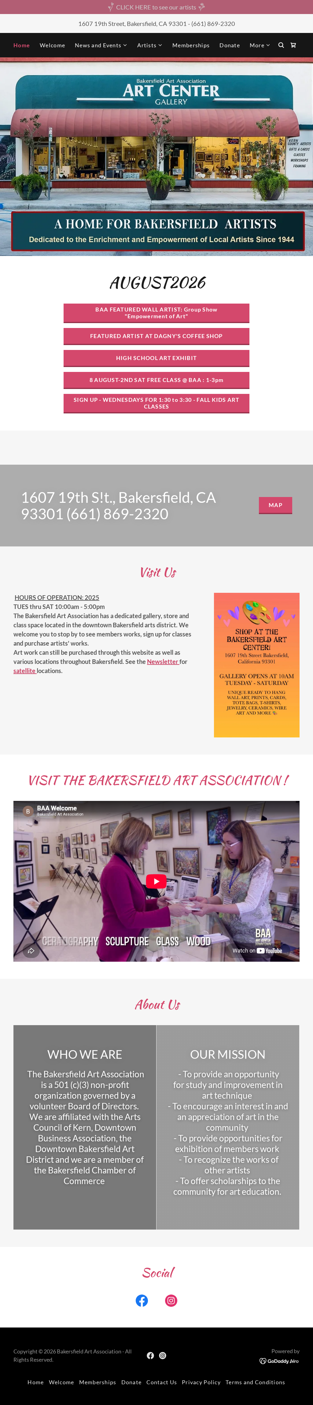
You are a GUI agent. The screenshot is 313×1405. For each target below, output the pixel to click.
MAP (275, 505)
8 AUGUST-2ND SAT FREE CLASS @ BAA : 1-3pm (156, 379)
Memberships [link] (191, 45)
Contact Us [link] (161, 1382)
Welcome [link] (52, 45)
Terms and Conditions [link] (255, 1382)
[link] (293, 45)
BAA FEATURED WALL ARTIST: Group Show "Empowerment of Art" (156, 312)
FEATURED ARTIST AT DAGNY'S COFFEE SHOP (156, 336)
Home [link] (21, 45)
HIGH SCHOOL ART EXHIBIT (156, 358)
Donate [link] (229, 45)
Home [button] (36, 1382)
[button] (101, 45)
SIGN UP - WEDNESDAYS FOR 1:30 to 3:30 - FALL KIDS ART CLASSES (156, 403)
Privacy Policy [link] (201, 1382)
